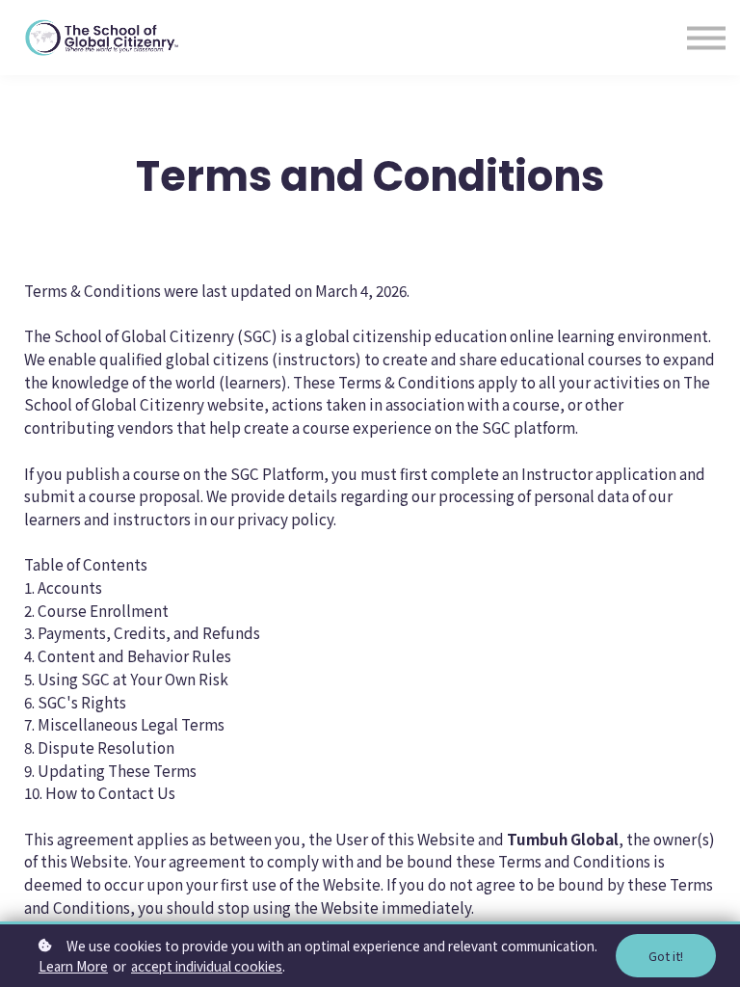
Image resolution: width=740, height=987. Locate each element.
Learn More (73, 965)
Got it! (665, 956)
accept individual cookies (206, 965)
